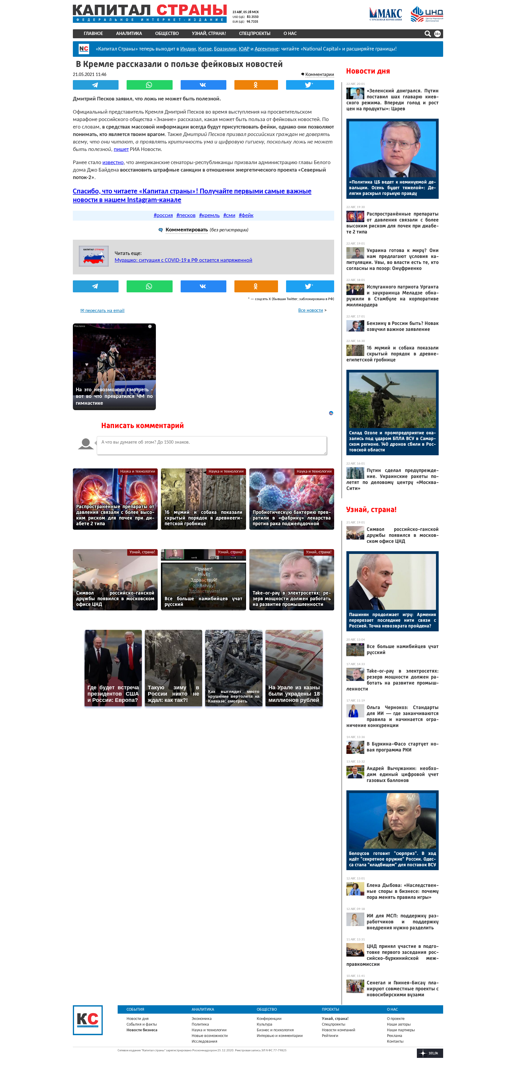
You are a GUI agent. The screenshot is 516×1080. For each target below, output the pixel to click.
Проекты (330, 1009)
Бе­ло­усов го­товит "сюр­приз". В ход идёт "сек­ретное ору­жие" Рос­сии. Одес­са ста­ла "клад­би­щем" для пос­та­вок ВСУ (392, 858)
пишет (121, 149)
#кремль (209, 216)
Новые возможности (210, 1036)
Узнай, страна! (209, 33)
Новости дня (368, 71)
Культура (264, 1024)
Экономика (202, 1019)
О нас (290, 33)
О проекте (396, 1019)
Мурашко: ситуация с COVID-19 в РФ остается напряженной (183, 260)
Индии (188, 49)
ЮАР (244, 49)
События (135, 1009)
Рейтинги (330, 1036)
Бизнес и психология (275, 1030)
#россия (163, 216)
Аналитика (129, 33)
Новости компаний (338, 1030)
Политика (200, 1024)
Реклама (394, 1036)
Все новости (310, 310)
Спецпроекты (255, 33)
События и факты (142, 1024)
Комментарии (319, 74)
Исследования (204, 1041)
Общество (167, 33)
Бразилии (225, 49)
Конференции (269, 1019)
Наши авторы (399, 1024)
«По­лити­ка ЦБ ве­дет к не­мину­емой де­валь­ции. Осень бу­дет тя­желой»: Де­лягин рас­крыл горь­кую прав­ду (392, 187)
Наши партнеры (401, 1030)
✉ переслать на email (102, 310)
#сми (229, 216)
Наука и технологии (137, 471)
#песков (186, 216)
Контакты (395, 1041)
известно (113, 163)
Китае (205, 49)
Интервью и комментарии (280, 1036)
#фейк (246, 216)
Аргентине (267, 49)
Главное (93, 33)
